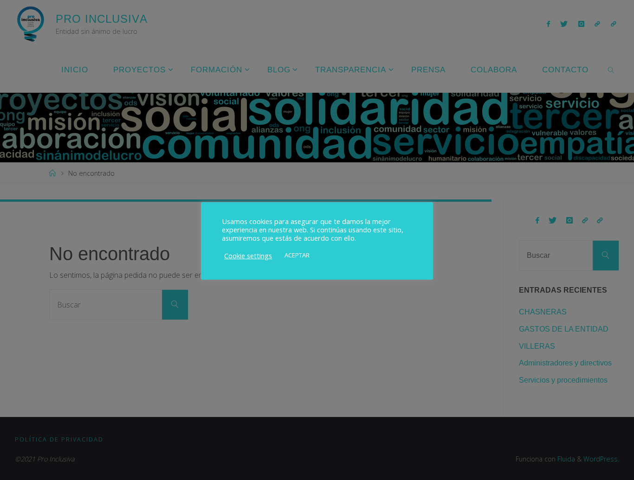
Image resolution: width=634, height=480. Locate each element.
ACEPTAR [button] (297, 255)
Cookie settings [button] (248, 255)
